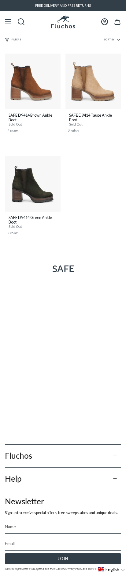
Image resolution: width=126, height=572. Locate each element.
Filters (16, 39)
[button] (111, 569)
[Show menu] (8, 22)
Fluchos (18, 456)
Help (13, 479)
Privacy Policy (74, 568)
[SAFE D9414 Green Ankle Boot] (33, 184)
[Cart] (117, 22)
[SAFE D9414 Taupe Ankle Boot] (93, 81)
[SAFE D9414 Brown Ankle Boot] (33, 81)
